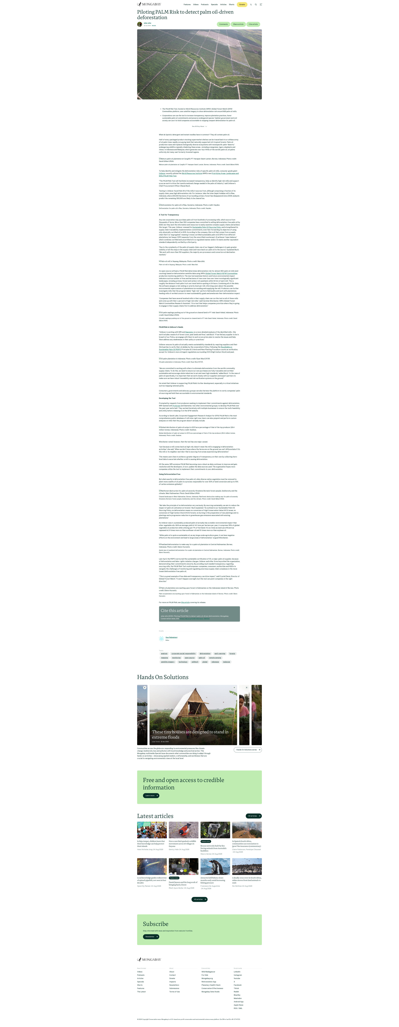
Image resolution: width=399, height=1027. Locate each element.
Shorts (231, 5)
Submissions (174, 988)
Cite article (253, 24)
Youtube (237, 978)
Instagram (238, 975)
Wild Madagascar (208, 972)
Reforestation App (209, 982)
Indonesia (215, 662)
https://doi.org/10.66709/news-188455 (195, 619)
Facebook (237, 985)
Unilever (162, 173)
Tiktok (236, 988)
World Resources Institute (192, 173)
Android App (238, 1002)
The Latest (141, 992)
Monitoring (176, 658)
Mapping (164, 658)
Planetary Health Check (211, 985)
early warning (220, 654)
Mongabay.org (207, 978)
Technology (183, 662)
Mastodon (238, 998)
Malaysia (226, 662)
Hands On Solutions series (246, 750)
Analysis (164, 654)
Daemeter (189, 332)
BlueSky (237, 995)
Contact (172, 975)
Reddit (236, 992)
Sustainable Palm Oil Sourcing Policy (206, 227)
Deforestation (205, 654)
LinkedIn (237, 972)
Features (187, 5)
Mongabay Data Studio (211, 992)
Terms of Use (174, 992)
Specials (214, 5)
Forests (232, 654)
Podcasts (205, 5)
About (171, 972)
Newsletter (149, 937)
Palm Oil (202, 658)
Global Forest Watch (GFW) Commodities (221, 273)
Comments (223, 24)
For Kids (205, 975)
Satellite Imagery (167, 662)
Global (154, 25)
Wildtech (195, 662)
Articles (223, 5)
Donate (242, 5)
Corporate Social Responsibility (184, 654)
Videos (196, 5)
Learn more (149, 796)
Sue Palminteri (171, 637)
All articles (252, 816)
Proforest (176, 406)
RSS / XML (238, 1008)
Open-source (190, 658)
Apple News (238, 1005)
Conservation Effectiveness (212, 988)
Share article (238, 24)
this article (185, 602)
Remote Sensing (215, 658)
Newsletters (174, 985)
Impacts (172, 982)
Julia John (147, 23)
